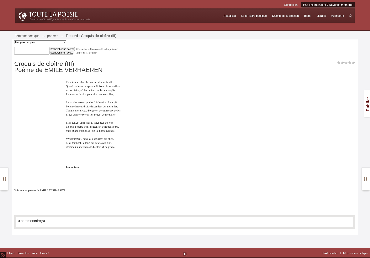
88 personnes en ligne (355, 253)
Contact (44, 253)
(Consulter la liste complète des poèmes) (97, 49)
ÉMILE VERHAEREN (73, 69)
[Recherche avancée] (350, 15)
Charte (11, 253)
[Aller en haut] (185, 254)
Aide (35, 253)
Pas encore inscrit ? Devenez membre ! (328, 4)
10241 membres (330, 253)
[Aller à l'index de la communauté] (53, 15)
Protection (23, 253)
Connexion (291, 4)
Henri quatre (6, 177)
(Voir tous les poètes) (86, 52)
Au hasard (337, 15)
